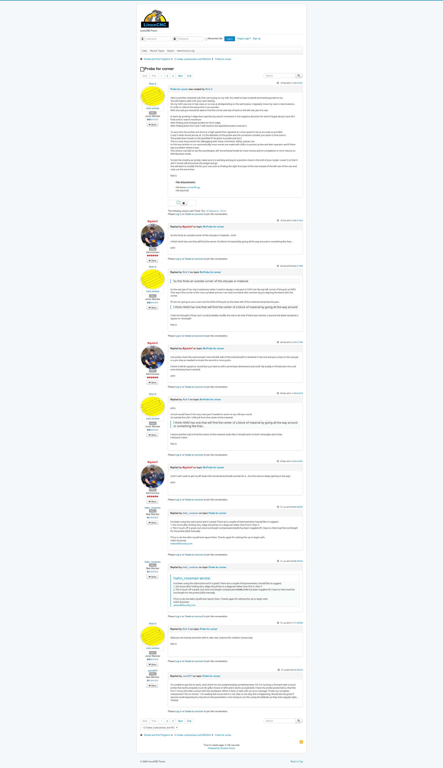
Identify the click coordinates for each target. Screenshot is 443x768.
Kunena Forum (227, 748)
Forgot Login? (244, 38)
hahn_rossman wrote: (192, 578)
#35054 (300, 561)
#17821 (300, 82)
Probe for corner (179, 89)
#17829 (300, 220)
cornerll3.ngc (193, 187)
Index (144, 50)
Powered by (214, 748)
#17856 (300, 265)
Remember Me (215, 38)
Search (170, 50)
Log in (230, 38)
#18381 (300, 461)
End (189, 75)
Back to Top (297, 761)
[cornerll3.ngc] (178, 202)
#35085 (300, 622)
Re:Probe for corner (213, 226)
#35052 (300, 506)
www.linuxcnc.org (185, 50)
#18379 (300, 393)
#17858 (300, 342)
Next (180, 75)
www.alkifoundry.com (181, 543)
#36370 (300, 669)
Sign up (257, 38)
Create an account (194, 214)
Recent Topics (157, 50)
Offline (153, 113)
